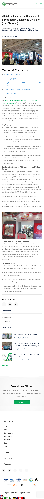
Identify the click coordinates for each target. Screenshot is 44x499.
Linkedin (20, 470)
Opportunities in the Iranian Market (18, 90)
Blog (8, 28)
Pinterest (15, 470)
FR (20, 498)
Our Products (8, 433)
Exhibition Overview (13, 75)
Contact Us (22, 402)
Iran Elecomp (11, 300)
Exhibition (15, 28)
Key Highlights (11, 79)
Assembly (7, 440)
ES (24, 498)
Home (4, 28)
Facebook (3, 470)
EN (3, 496)
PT (7, 498)
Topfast (9, 4)
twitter (16, 304)
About (6, 430)
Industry (7, 321)
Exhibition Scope (12, 94)
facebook (4, 304)
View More (6, 365)
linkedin (10, 304)
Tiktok (26, 470)
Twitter (9, 470)
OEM (5, 446)
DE (16, 498)
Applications (8, 436)
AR (11, 498)
